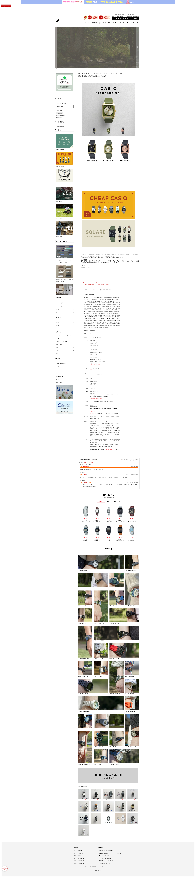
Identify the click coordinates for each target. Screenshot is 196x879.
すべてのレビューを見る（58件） (131, 459)
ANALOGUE (116, 73)
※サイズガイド (93, 369)
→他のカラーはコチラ (95, 364)
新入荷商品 (88, 76)
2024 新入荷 (95, 76)
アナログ (105, 75)
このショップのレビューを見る (132, 460)
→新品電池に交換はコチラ (96, 398)
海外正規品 (96, 73)
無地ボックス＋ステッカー (96, 411)
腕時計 (95, 75)
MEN (121, 73)
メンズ (100, 75)
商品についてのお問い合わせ (92, 289)
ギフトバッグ (93, 413)
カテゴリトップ (81, 73)
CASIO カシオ (89, 73)
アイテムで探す (89, 75)
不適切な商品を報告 (106, 289)
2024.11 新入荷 (102, 76)
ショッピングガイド (109, 449)
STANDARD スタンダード (106, 73)
